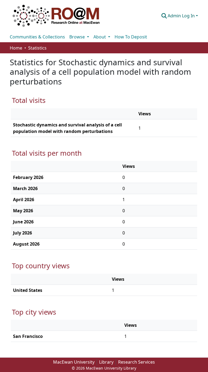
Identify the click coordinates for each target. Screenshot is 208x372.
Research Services (136, 362)
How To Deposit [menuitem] (131, 37)
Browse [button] (77, 37)
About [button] (100, 37)
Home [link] (16, 48)
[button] (56, 15)
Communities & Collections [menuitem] (37, 37)
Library (106, 362)
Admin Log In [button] (182, 16)
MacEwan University (74, 362)
